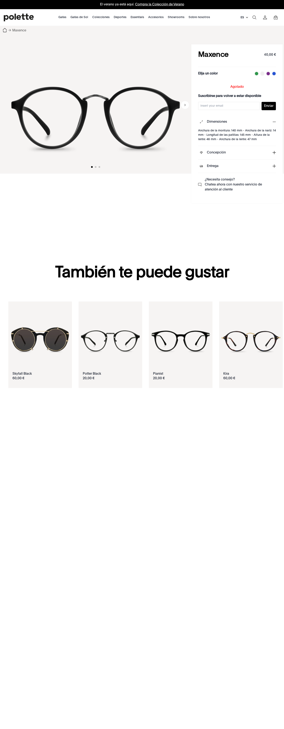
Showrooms (176, 17)
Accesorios (156, 17)
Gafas (62, 17)
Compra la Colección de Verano (159, 4)
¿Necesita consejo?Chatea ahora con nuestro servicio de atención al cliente (233, 184)
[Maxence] (95, 105)
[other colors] (255, 73)
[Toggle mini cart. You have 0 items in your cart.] (276, 17)
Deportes (120, 17)
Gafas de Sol (79, 17)
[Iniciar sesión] (265, 17)
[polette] (18, 17)
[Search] (254, 17)
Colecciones (101, 17)
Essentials (137, 17)
